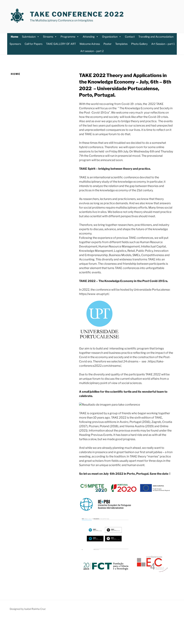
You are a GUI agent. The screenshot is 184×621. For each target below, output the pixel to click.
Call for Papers (33, 44)
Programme (68, 36)
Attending (89, 36)
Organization (110, 36)
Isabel (27, 608)
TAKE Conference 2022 (77, 14)
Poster (108, 44)
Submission (29, 36)
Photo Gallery (139, 44)
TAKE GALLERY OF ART (61, 44)
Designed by (17, 608)
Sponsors (15, 44)
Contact (130, 36)
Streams (48, 36)
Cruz (43, 608)
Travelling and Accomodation (155, 36)
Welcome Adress (89, 44)
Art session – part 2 (92, 51)
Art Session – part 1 (163, 44)
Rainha (35, 608)
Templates (121, 44)
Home (14, 36)
